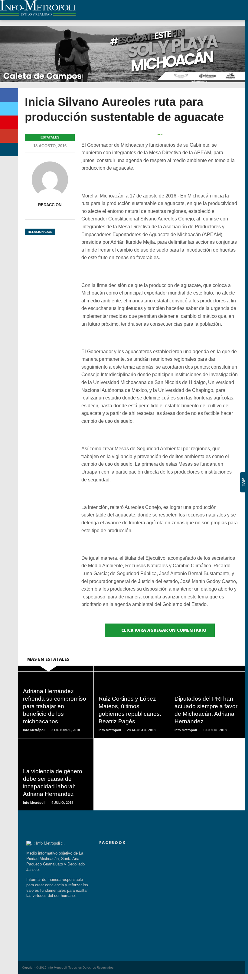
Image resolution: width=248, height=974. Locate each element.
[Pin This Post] (9, 122)
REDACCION (49, 205)
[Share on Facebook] (9, 95)
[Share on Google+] (9, 136)
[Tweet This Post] (9, 109)
